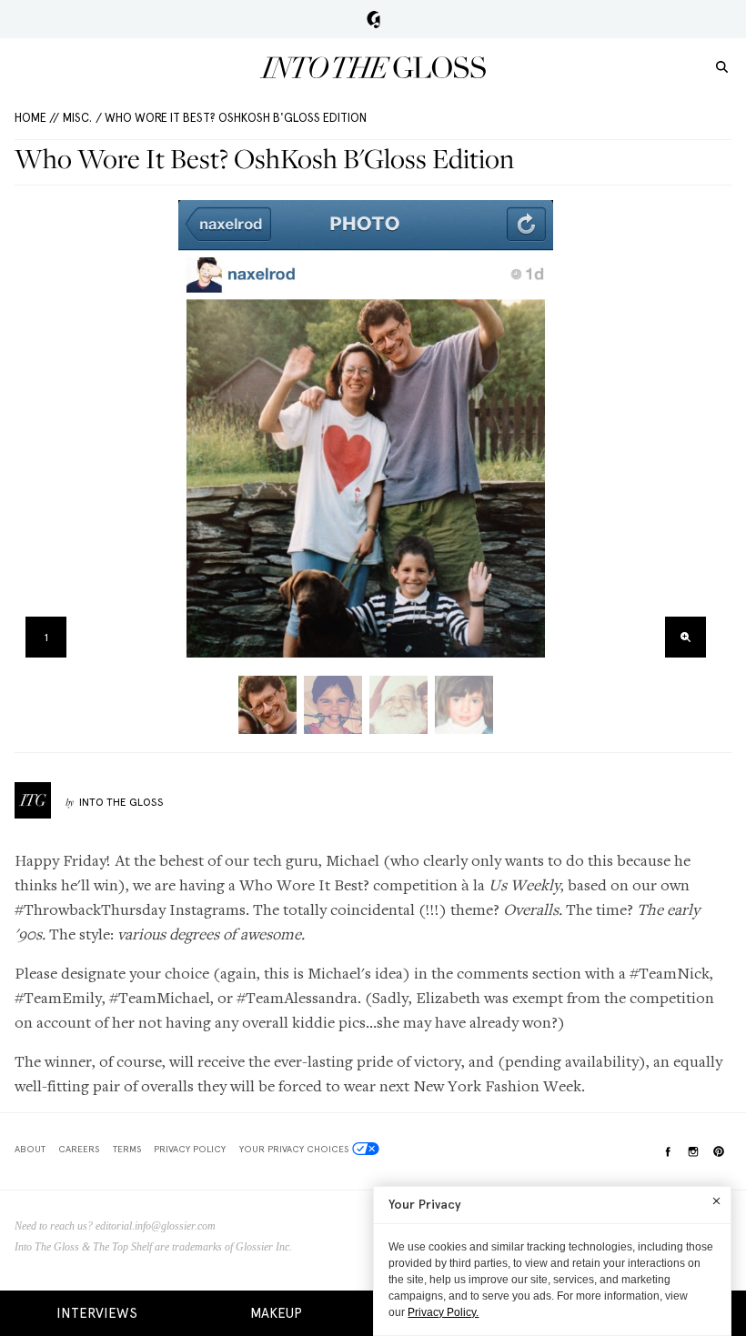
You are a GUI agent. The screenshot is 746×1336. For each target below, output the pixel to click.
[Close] (716, 1200)
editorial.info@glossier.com (156, 1226)
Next (697, 434)
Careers (78, 1148)
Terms (127, 1148)
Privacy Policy (190, 1148)
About (30, 1148)
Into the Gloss (373, 67)
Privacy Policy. (443, 1312)
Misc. (77, 118)
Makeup (276, 1313)
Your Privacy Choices (293, 1148)
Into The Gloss (121, 802)
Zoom (685, 637)
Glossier (373, 19)
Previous (34, 434)
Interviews (96, 1313)
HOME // (37, 118)
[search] (722, 66)
